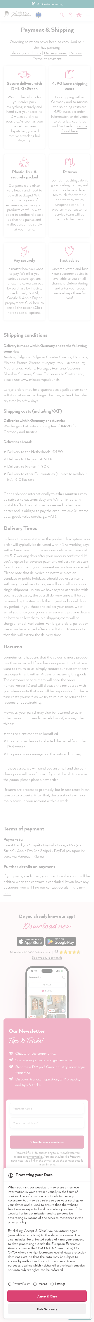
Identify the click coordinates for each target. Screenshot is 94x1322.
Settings (60, 1283)
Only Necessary (47, 1309)
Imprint (42, 1283)
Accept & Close (47, 1296)
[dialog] (47, 661)
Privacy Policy (21, 1283)
